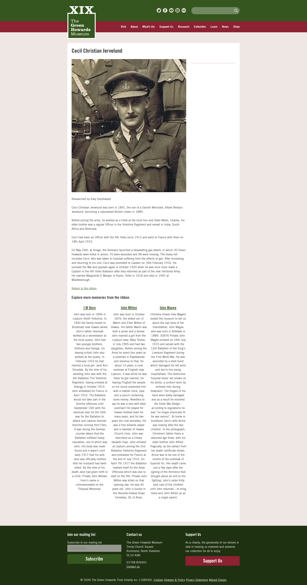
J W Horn (90, 308)
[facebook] (165, 10)
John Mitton (129, 308)
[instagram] (177, 10)
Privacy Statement (197, 580)
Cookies (158, 580)
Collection (200, 26)
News (225, 26)
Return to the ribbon (84, 288)
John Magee (168, 308)
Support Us (166, 26)
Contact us (133, 566)
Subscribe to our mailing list (84, 542)
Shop (236, 26)
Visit (123, 26)
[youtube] (171, 10)
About (134, 26)
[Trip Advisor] (184, 10)
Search (236, 10)
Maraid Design (218, 580)
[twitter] (159, 10)
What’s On (148, 26)
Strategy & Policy (174, 580)
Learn (214, 26)
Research (183, 26)
